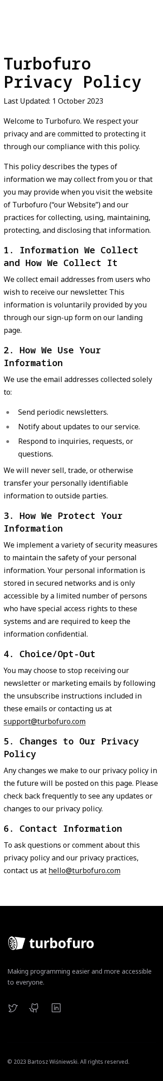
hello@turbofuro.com (84, 870)
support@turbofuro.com (45, 721)
